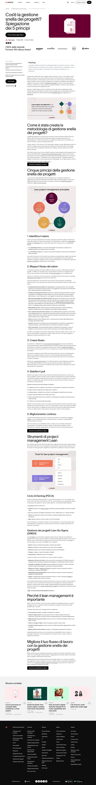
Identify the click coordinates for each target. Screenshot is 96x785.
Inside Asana (74, 742)
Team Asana (11, 40)
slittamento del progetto (51, 83)
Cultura (72, 744)
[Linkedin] (39, 781)
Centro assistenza (60, 731)
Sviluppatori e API (60, 755)
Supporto (36, 2)
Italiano (28, 781)
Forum (57, 742)
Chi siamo (73, 731)
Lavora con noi (74, 739)
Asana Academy (60, 736)
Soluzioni (28, 2)
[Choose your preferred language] (67, 2)
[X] (36, 781)
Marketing (44, 734)
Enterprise (15, 750)
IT (42, 739)
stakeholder (37, 243)
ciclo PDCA (31, 505)
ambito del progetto (66, 181)
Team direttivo (74, 734)
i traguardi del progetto (67, 347)
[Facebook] (44, 781)
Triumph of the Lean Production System (51, 154)
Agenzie (44, 765)
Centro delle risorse (61, 744)
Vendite (44, 744)
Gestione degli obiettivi (33, 742)
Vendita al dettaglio (47, 750)
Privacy (72, 757)
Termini (54, 781)
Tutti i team (44, 768)
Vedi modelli (11, 81)
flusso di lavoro (45, 508)
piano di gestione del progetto (52, 343)
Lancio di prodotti (31, 754)
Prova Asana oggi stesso (16, 35)
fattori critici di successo (40, 183)
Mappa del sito (60, 761)
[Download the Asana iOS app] (69, 781)
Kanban (70, 576)
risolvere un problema (32, 261)
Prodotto (44, 742)
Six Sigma (32, 537)
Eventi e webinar (60, 747)
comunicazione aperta (39, 361)
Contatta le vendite (81, 2)
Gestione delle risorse (18, 761)
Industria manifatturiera (48, 758)
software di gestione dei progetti (49, 586)
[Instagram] (41, 781)
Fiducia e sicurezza (76, 754)
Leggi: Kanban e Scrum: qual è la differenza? (38, 161)
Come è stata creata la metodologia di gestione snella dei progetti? (13, 64)
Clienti (72, 736)
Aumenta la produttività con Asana (38, 164)
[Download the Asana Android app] (78, 781)
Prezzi (43, 2)
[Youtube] (46, 781)
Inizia (89, 2)
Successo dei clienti (61, 752)
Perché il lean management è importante (13, 72)
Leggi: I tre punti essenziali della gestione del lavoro (40, 590)
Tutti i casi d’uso (31, 771)
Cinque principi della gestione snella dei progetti (13, 67)
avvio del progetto (55, 273)
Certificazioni (59, 739)
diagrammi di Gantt (45, 568)
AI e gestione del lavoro (19, 756)
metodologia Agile (55, 92)
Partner (58, 758)
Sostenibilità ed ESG (76, 764)
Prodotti (20, 2)
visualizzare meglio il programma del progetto (46, 662)
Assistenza (59, 734)
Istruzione (44, 755)
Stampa (73, 747)
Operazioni (44, 736)
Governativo (45, 752)
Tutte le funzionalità (18, 735)
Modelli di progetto (61, 750)
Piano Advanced (17, 748)
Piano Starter (16, 745)
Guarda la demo (10, 85)
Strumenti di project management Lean (13, 69)
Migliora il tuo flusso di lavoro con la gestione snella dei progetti (15, 75)
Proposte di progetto (32, 765)
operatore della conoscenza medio (64, 301)
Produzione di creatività (33, 740)
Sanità (43, 747)
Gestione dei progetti (18, 759)
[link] (7, 9)
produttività (30, 94)
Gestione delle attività (32, 768)
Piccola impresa (46, 731)
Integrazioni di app (17, 753)
